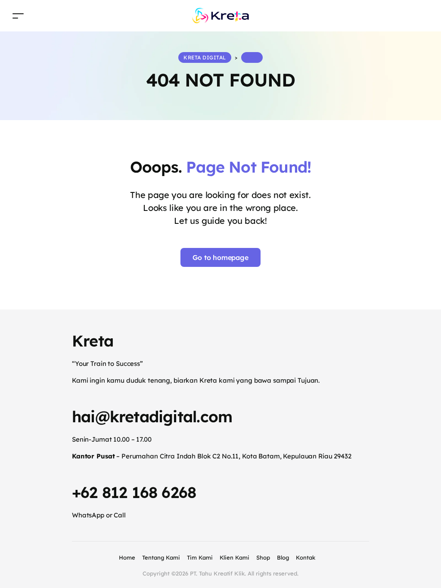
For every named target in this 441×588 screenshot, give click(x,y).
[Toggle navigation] (18, 16)
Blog (283, 557)
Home (127, 557)
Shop (263, 557)
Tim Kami (200, 557)
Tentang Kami (161, 557)
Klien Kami (235, 557)
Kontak (305, 557)
